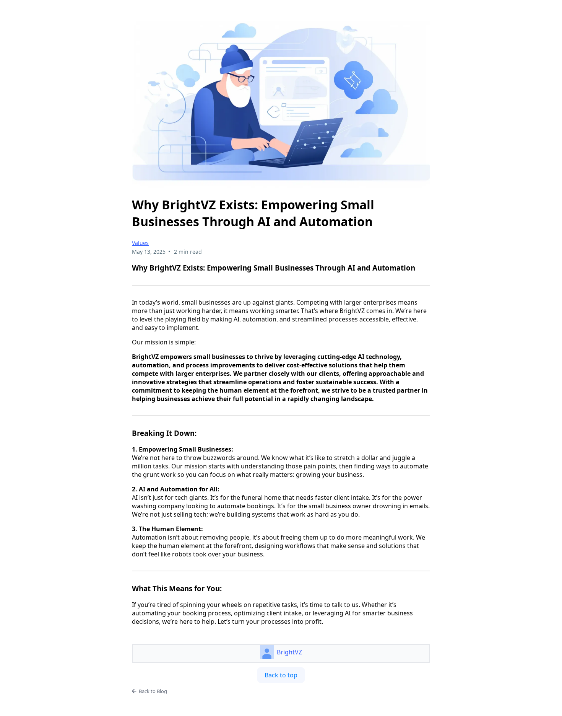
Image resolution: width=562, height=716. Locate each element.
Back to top (281, 675)
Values (140, 242)
